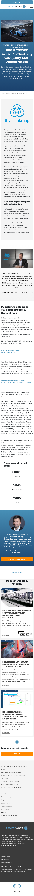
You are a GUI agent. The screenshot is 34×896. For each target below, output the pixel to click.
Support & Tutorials (9, 815)
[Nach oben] (17, 742)
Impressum (5, 859)
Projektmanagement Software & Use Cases (15, 768)
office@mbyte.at (21, 871)
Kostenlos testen (17, 2)
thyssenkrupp (10, 130)
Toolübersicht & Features (11, 787)
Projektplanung (5, 790)
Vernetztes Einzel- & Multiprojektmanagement (13, 775)
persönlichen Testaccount (21, 547)
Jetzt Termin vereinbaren (17, 559)
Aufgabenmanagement (7, 800)
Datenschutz (6, 862)
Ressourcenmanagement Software (9, 784)
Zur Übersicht (17, 572)
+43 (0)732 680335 (6, 871)
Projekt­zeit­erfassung (6, 806)
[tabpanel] (17, 538)
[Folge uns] (14, 886)
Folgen (17, 754)
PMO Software (5, 778)
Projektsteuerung (5, 794)
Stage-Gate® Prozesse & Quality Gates (11, 772)
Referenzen (5, 809)
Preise (3, 812)
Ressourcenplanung (6, 797)
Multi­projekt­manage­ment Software (10, 781)
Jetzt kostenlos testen (8, 845)
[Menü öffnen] (31, 6)
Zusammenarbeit (5, 803)
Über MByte (5, 857)
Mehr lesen (6, 635)
